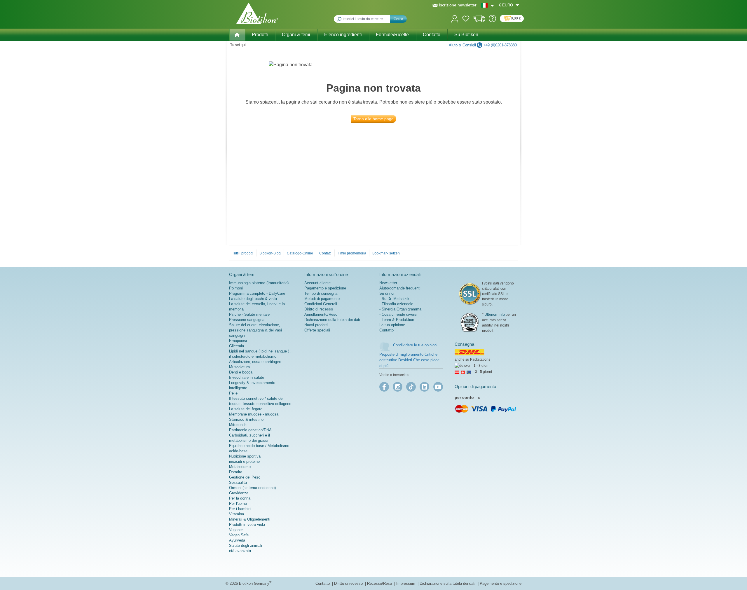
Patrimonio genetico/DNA (250, 430)
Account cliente (317, 283)
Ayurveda (237, 540)
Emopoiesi (238, 340)
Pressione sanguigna (246, 319)
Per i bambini (240, 509)
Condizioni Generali (320, 304)
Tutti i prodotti (242, 253)
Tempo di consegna (320, 293)
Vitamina (236, 514)
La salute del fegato (245, 409)
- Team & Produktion (396, 319)
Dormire (235, 472)
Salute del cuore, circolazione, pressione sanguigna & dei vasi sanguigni (255, 330)
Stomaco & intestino (246, 419)
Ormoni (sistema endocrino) (252, 488)
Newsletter (388, 283)
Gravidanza (238, 493)
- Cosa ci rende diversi (398, 314)
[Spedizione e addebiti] (479, 21)
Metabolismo (240, 467)
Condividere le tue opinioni (415, 345)
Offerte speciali (317, 330)
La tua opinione (392, 325)
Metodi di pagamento (322, 298)
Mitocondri (238, 425)
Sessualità (238, 482)
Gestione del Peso (244, 477)
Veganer (236, 530)
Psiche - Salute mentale (249, 314)
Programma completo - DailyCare (257, 293)
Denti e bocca (240, 372)
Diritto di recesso (318, 309)
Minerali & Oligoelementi (249, 519)
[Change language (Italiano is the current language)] (487, 5)
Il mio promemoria (352, 253)
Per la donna (239, 498)
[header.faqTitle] (492, 21)
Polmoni (236, 288)
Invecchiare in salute (246, 377)
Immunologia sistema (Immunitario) (259, 283)
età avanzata (240, 551)
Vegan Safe (239, 535)
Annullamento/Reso (320, 314)
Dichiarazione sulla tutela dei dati (332, 319)
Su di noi (386, 293)
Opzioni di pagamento (475, 386)
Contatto (386, 330)
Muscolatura (239, 367)
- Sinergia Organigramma (400, 309)
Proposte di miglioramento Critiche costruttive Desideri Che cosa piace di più (409, 360)
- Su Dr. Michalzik (394, 298)
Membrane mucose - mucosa (253, 414)
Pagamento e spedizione (325, 288)
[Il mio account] (454, 18)
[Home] (237, 35)
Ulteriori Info (494, 314)
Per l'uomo (238, 503)
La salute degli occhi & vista (253, 298)
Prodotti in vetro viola (247, 524)
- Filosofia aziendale (396, 304)
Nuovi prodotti (316, 325)
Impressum (406, 583)
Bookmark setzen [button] (386, 253)
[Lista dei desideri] (466, 19)
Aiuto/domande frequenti (399, 288)
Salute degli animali (245, 545)
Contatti (325, 253)
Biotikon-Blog (270, 253)
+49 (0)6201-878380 (500, 45)
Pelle (233, 393)
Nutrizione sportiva (245, 456)
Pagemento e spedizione (500, 583)
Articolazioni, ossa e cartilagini (255, 361)
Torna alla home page (373, 118)
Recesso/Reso (380, 583)
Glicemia (236, 346)
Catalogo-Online (300, 253)
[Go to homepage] (257, 13)
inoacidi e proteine (244, 461)
